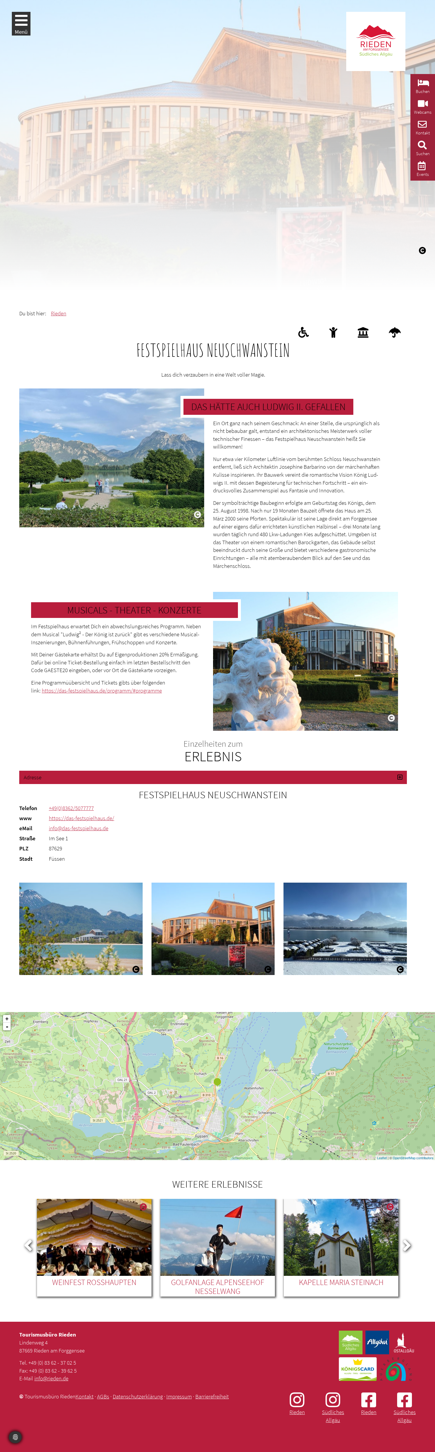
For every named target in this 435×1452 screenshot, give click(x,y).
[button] (213, 777)
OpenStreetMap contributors (413, 1157)
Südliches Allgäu (333, 1416)
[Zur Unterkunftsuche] (423, 84)
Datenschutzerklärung (138, 1396)
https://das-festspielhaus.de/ (81, 818)
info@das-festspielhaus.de (78, 828)
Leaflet (382, 1157)
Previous (28, 1244)
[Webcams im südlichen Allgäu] (422, 105)
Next (406, 1244)
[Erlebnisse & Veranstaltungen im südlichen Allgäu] (421, 167)
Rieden (58, 313)
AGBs (103, 1396)
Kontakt (84, 1396)
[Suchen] (421, 147)
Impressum (179, 1396)
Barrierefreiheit (212, 1396)
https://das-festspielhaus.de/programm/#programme (102, 690)
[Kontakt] (421, 126)
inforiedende (51, 1378)
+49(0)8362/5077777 (71, 808)
